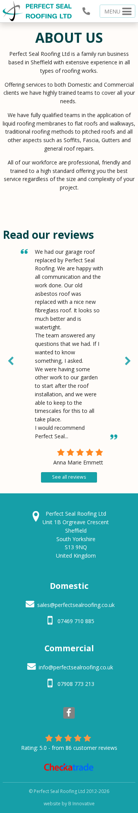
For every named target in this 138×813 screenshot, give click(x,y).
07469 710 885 (76, 621)
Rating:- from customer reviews (69, 747)
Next (127, 359)
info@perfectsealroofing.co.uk (76, 667)
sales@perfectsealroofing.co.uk (76, 604)
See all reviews (69, 477)
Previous (10, 359)
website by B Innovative (69, 803)
